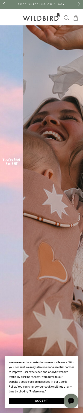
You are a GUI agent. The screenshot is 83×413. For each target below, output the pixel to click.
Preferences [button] (37, 391)
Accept (41, 400)
